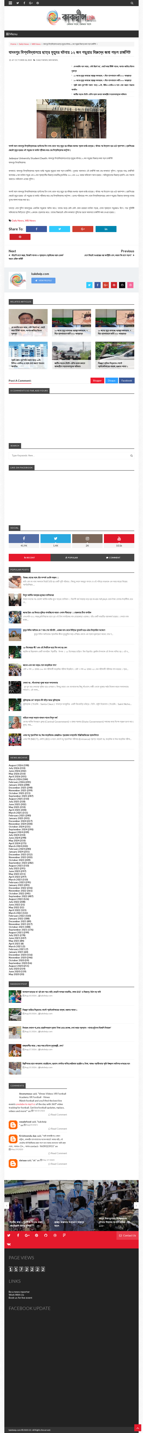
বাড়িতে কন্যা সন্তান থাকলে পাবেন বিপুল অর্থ (40, 717)
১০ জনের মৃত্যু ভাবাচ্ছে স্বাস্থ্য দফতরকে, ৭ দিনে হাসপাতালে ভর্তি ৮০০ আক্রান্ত (102, 75)
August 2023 (16, 865)
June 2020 (14, 971)
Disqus (111, 380)
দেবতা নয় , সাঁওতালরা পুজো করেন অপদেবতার (40, 682)
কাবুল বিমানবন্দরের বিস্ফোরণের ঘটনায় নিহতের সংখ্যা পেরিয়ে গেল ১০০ (114, 1222)
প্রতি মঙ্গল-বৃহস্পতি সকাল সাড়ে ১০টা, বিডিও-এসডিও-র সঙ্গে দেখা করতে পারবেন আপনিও (27, 363)
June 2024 (14, 837)
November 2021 (17, 924)
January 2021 (16, 952)
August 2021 (16, 932)
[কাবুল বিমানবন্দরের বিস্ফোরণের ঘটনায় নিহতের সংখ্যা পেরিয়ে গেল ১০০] (116, 1205)
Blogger (97, 380)
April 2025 (14, 810)
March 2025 (15, 812)
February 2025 (17, 815)
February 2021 (17, 949)
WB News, (53, 60)
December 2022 (17, 888)
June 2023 (14, 871)
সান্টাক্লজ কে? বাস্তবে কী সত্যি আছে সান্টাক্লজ (41, 699)
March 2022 (15, 913)
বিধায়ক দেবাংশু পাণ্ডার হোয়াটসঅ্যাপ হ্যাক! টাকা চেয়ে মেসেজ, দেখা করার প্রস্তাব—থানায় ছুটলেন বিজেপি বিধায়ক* (66, 1027)
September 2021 (18, 929)
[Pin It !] (20, 236)
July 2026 (14, 768)
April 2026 (14, 776)
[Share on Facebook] (36, 229)
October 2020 (16, 960)
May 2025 (14, 807)
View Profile (45, 280)
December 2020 (17, 954)
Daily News (24, 44)
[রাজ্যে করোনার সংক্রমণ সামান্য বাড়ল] (71, 1205)
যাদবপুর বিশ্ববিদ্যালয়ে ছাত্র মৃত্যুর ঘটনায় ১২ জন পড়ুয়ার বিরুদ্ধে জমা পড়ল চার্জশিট (70, 52)
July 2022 (14, 901)
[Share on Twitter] (59, 229)
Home (13, 44)
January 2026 (16, 784)
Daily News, (42, 60)
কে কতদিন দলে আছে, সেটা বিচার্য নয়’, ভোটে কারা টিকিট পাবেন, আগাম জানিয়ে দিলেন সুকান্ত (28, 330)
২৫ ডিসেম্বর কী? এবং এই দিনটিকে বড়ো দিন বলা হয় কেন (45, 647)
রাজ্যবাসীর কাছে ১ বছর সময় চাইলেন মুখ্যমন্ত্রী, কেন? (42, 1045)
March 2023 (15, 879)
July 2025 (14, 801)
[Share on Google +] (82, 229)
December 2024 (17, 821)
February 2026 (17, 782)
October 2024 (16, 826)
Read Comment (59, 1114)
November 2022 (17, 890)
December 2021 (17, 921)
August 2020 (16, 966)
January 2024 (16, 851)
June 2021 (14, 938)
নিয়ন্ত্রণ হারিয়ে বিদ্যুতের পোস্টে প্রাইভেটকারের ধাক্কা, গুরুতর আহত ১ (113, 365)
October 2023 (16, 860)
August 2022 (16, 899)
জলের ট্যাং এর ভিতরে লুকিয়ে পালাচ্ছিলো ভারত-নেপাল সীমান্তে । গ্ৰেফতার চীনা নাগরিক (57, 612)
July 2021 (14, 935)
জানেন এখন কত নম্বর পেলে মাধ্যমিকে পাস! (40, 664)
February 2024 (17, 849)
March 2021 (15, 946)
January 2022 (16, 918)
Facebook (127, 380)
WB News (36, 44)
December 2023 (17, 854)
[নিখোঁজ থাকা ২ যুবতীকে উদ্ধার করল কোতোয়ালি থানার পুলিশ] (26, 1205)
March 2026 (15, 779)
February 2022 (17, 915)
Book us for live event (20, 1297)
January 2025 (16, 818)
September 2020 (18, 963)
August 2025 (16, 798)
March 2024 (15, 846)
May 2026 (14, 773)
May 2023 (14, 874)
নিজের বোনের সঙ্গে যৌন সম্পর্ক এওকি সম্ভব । (41, 577)
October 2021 (16, 927)
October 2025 (16, 793)
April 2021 (14, 943)
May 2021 (14, 940)
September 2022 (18, 896)
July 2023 (14, 868)
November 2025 (17, 790)
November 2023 (17, 857)
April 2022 (14, 910)
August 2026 (16, 765)
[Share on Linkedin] (106, 229)
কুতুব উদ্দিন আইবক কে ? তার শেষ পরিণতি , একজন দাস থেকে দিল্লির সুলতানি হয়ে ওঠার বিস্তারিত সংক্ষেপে (64, 629)
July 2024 (14, 835)
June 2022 (14, 904)
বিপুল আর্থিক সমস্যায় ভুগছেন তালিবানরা (38, 594)
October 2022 (16, 893)
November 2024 (17, 823)
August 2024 (16, 832)
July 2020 (14, 968)
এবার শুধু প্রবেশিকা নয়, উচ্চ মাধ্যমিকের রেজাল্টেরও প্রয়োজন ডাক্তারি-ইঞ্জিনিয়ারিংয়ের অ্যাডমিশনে (61, 734)
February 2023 (17, 882)
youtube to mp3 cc (25, 1104)
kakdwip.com (15, 1430)
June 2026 (14, 771)
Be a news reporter (19, 1291)
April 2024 (14, 843)
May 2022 (14, 907)
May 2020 (14, 974)
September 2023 (18, 862)
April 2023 (14, 876)
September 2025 (18, 796)
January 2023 (16, 885)
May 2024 (14, 840)
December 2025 (17, 787)
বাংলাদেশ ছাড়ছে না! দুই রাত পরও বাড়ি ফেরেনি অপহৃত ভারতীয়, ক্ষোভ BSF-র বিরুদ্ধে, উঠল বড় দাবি (61, 991)
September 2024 (18, 829)
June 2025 (14, 804)
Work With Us (16, 1294)
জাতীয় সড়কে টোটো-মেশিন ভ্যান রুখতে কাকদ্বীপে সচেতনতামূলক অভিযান (100, 94)
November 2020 (17, 957)
